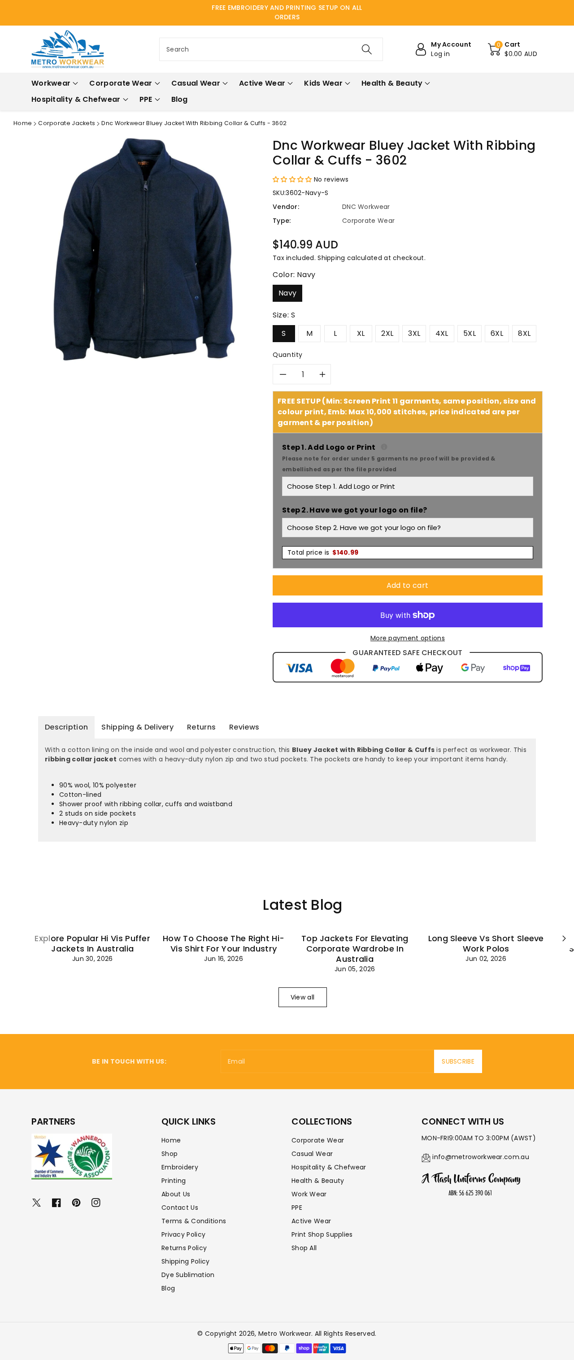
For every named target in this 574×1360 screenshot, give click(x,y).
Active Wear (311, 1221)
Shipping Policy (185, 1261)
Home (22, 123)
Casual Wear (312, 1153)
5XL (469, 333)
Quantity (288, 354)
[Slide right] (564, 938)
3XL (414, 333)
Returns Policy (184, 1247)
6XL (497, 333)
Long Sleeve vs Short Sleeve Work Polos (486, 943)
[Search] (366, 49)
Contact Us (179, 1207)
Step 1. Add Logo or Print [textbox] (407, 457)
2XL (387, 333)
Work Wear (309, 1194)
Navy (287, 293)
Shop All (304, 1247)
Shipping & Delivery (137, 727)
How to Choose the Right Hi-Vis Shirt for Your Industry (223, 943)
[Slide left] (41, 938)
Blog (168, 1288)
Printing (173, 1180)
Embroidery (179, 1167)
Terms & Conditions (193, 1221)
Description (66, 727)
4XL (441, 333)
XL (361, 333)
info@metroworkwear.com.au (480, 1156)
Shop (169, 1153)
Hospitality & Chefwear (328, 1167)
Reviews (244, 727)
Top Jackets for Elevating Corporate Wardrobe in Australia (355, 949)
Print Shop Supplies (322, 1234)
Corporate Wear (317, 1140)
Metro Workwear (284, 1333)
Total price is (322, 552)
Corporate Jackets (66, 123)
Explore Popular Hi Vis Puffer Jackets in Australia (92, 943)
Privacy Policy (183, 1234)
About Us (175, 1194)
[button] (512, 49)
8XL (524, 333)
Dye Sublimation (188, 1274)
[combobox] (271, 49)
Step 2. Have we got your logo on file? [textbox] (354, 510)
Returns (201, 727)
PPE (296, 1207)
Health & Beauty (317, 1180)
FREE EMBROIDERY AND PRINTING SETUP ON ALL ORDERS (287, 12)
